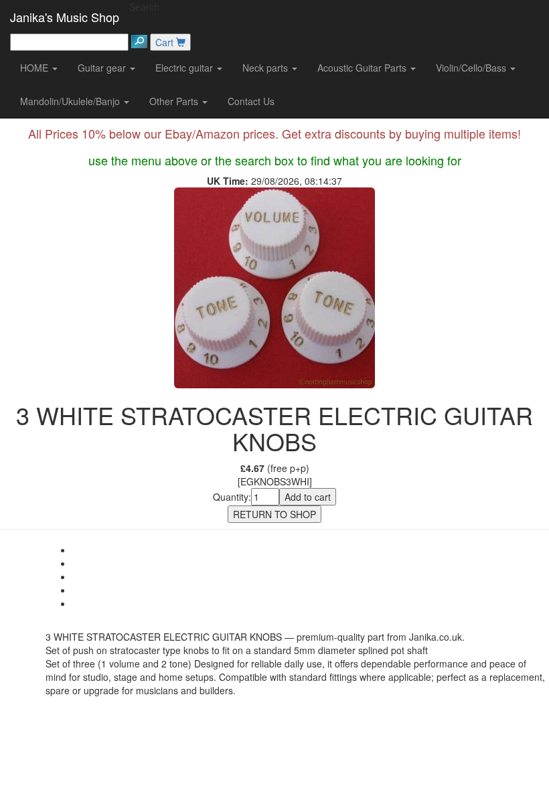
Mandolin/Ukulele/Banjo (71, 101)
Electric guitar (185, 67)
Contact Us (251, 101)
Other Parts (175, 101)
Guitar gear (103, 67)
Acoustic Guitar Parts (363, 67)
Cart (165, 42)
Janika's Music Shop (64, 16)
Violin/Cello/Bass (472, 67)
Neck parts (266, 67)
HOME (35, 67)
